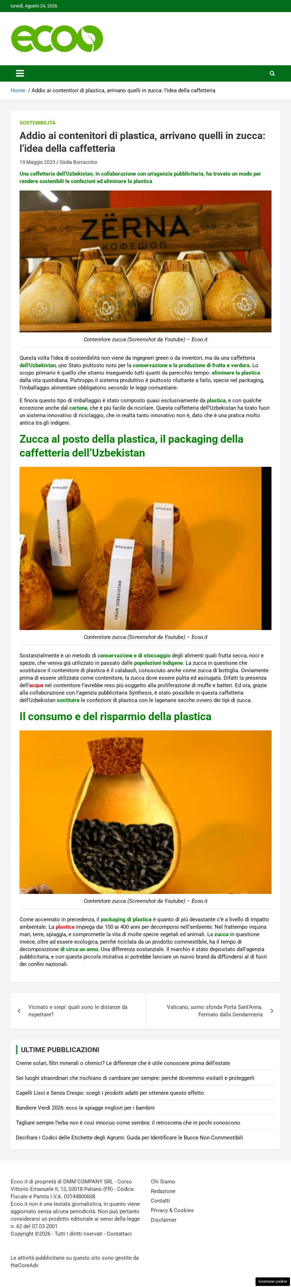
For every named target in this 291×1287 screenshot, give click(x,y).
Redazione (163, 1191)
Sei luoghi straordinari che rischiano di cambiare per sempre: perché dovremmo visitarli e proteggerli (135, 1078)
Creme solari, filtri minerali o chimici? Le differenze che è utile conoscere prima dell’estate (123, 1063)
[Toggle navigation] (20, 73)
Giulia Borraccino (78, 162)
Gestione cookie (272, 1281)
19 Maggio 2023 (37, 162)
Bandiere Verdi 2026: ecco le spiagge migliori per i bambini (85, 1108)
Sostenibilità (37, 123)
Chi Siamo (163, 1181)
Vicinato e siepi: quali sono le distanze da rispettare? (77, 1011)
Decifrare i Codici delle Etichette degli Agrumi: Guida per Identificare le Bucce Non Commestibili (129, 1137)
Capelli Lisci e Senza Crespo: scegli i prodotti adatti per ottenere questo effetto (110, 1093)
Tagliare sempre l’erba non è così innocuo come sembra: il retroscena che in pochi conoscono (128, 1123)
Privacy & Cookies (172, 1210)
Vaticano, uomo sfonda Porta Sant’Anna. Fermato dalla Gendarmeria (215, 1011)
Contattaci (119, 1234)
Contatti (160, 1201)
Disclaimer (163, 1220)
